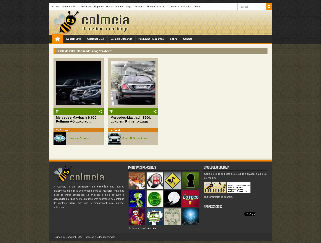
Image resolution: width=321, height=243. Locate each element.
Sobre (173, 38)
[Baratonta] (137, 224)
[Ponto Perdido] (190, 188)
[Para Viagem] (172, 188)
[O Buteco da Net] (190, 206)
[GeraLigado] (155, 224)
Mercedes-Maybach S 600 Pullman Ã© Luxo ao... (76, 119)
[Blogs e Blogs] (155, 206)
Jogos (129, 6)
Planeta (151, 6)
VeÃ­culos (186, 6)
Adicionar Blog (95, 38)
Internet (119, 6)
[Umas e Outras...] (172, 224)
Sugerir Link (73, 38)
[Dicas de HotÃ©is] (155, 188)
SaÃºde (161, 6)
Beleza (55, 6)
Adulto (197, 6)
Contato (187, 38)
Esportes (99, 6)
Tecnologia (173, 6)
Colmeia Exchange (121, 38)
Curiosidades (85, 6)
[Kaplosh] (137, 188)
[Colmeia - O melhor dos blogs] (66, 33)
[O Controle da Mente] (190, 224)
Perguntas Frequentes (151, 38)
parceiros (152, 228)
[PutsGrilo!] (137, 206)
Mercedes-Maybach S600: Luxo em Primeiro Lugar (131, 119)
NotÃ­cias (139, 6)
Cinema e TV (69, 6)
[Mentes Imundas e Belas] (172, 206)
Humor (109, 6)
